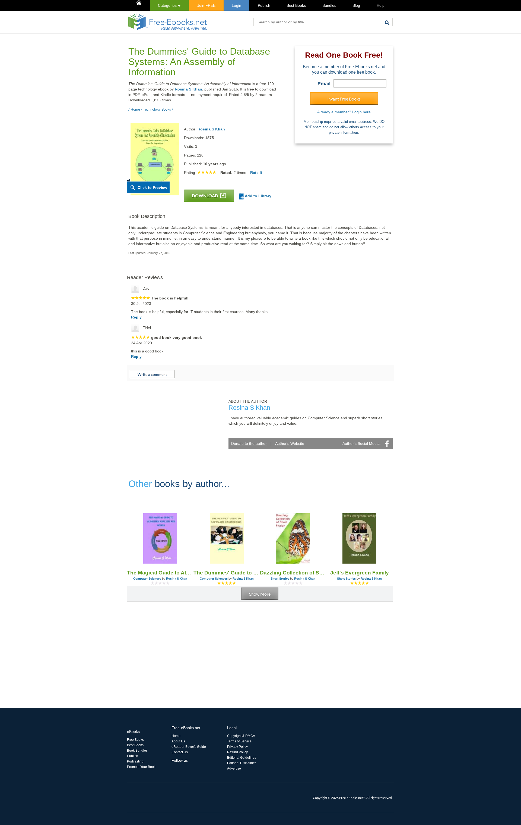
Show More (260, 593)
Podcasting (135, 761)
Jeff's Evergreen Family (359, 573)
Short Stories (280, 578)
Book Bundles (137, 750)
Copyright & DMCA (241, 736)
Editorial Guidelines (241, 758)
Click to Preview (152, 187)
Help (381, 5)
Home (175, 736)
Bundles (329, 5)
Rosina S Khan (188, 89)
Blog (356, 5)
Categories (168, 5)
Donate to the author (249, 443)
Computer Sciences (147, 578)
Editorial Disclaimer (241, 763)
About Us (178, 741)
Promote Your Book (141, 767)
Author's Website (289, 443)
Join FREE (206, 5)
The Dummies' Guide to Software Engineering (226, 573)
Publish (264, 5)
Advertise (234, 768)
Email (324, 83)
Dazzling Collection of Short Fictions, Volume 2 (293, 573)
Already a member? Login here (344, 112)
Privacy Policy (237, 747)
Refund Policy (237, 752)
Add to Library (257, 196)
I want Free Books (344, 98)
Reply (136, 317)
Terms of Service (239, 741)
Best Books (296, 5)
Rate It (256, 172)
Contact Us (179, 752)
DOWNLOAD (205, 195)
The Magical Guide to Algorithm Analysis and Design (160, 573)
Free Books (135, 740)
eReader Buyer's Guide (188, 747)
